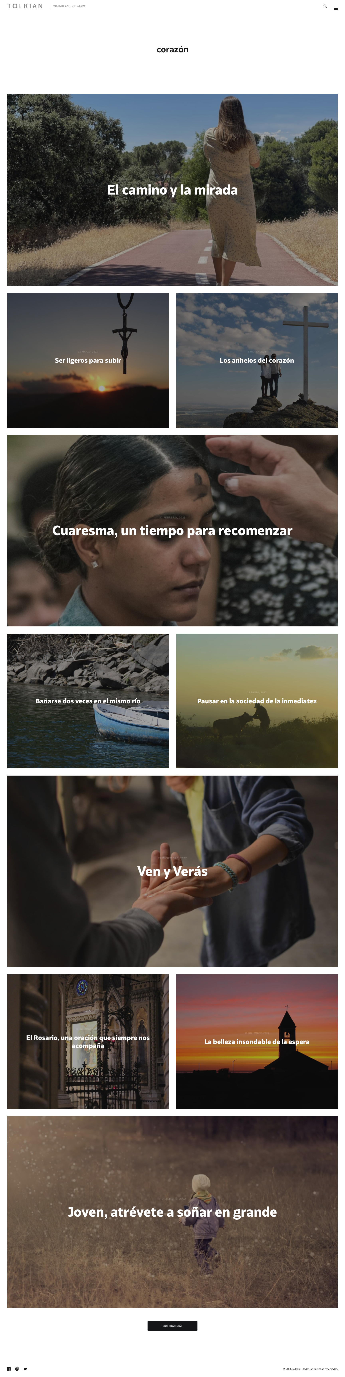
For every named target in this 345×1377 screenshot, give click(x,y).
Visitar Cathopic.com (69, 5)
